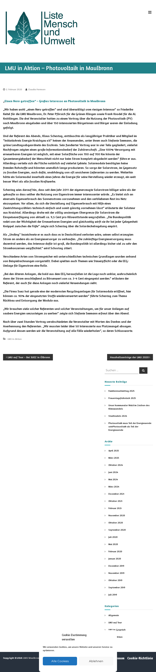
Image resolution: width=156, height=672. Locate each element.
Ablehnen (96, 661)
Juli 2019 (112, 594)
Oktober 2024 (115, 465)
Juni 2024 (113, 472)
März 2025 (113, 457)
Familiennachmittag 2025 (121, 390)
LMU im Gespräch (117, 629)
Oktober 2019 (115, 580)
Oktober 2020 (115, 522)
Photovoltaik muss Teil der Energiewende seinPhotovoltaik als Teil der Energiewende (129, 426)
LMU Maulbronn (32, 657)
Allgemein (113, 615)
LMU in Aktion (15, 339)
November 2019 (116, 573)
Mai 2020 (113, 544)
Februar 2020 (115, 551)
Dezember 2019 (116, 565)
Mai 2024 (113, 479)
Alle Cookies (60, 661)
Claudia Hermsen (36, 89)
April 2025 (113, 450)
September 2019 (116, 587)
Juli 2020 (113, 537)
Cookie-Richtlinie (140, 658)
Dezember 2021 (116, 493)
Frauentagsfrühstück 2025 (122, 398)
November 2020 (116, 515)
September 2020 (117, 529)
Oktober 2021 (115, 501)
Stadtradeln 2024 (117, 415)
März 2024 (113, 486)
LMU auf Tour (115, 622)
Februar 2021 (115, 508)
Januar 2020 (114, 558)
